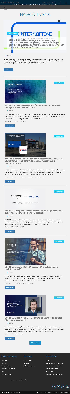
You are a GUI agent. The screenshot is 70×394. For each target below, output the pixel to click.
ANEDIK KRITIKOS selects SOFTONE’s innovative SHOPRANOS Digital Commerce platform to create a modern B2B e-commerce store (34, 161)
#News (16, 121)
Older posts (35, 343)
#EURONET (14, 227)
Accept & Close (53, 4)
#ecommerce (15, 177)
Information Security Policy (62, 392)
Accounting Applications (8, 369)
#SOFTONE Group (17, 334)
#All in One (8, 283)
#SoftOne (23, 121)
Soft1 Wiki (27, 363)
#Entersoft (8, 121)
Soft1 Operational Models (54, 366)
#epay (7, 227)
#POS (22, 227)
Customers (49, 371)
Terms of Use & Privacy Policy (44, 392)
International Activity (52, 369)
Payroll (3, 371)
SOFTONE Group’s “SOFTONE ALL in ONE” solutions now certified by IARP (31, 268)
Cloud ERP (4, 360)
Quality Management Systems (55, 363)
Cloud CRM (4, 363)
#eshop (23, 177)
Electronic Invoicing (6, 374)
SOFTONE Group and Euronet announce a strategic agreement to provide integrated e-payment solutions (34, 212)
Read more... (42, 4)
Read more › (8, 70)
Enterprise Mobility (6, 366)
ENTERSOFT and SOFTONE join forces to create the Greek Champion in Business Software (32, 106)
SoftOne (9, 55)
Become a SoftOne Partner (54, 374)
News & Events (12, 33)
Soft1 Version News (29, 366)
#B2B (6, 177)
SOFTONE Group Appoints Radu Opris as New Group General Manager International (33, 319)
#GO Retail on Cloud (20, 283)
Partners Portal (28, 360)
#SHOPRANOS (39, 177)
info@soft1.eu (24, 380)
